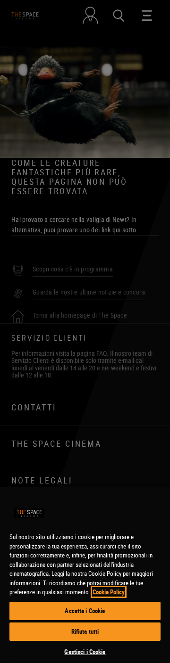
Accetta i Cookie (85, 610)
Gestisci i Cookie (84, 651)
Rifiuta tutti (85, 631)
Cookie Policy (109, 592)
